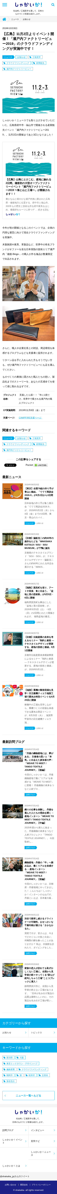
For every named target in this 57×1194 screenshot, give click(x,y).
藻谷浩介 (10, 1081)
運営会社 (24, 1185)
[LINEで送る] (41, 465)
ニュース (15, 19)
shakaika (19, 1190)
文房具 (45, 1075)
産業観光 (40, 63)
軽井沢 (32, 1075)
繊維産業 (10, 1069)
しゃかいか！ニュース (41, 1153)
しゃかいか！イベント (12, 1141)
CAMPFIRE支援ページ (30, 417)
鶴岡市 (9, 1075)
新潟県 (9, 1057)
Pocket (29, 465)
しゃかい (28, 4)
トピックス (36, 1032)
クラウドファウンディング (34, 1069)
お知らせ (26, 19)
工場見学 (36, 57)
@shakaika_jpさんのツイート (15, 1176)
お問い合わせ (10, 1185)
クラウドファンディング (17, 63)
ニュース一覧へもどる (28, 1095)
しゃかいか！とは (11, 1166)
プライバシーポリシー (41, 1185)
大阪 (22, 1057)
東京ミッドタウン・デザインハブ (21, 1063)
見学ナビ (35, 1141)
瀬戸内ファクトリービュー (18, 69)
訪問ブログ (7, 1130)
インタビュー (37, 1130)
